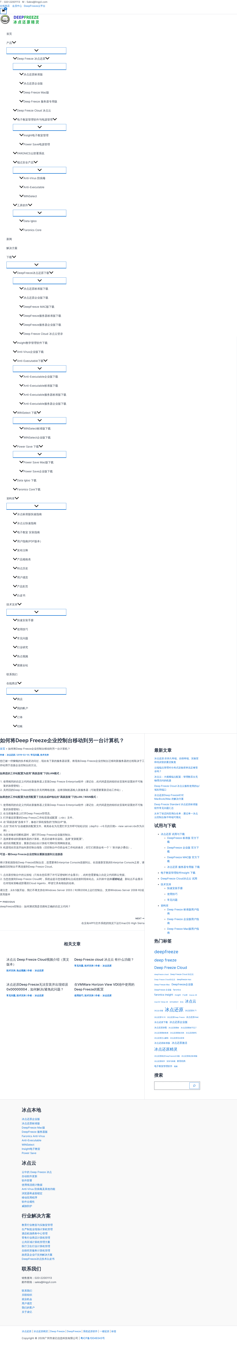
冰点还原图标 (173, 1028)
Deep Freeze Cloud (170, 967)
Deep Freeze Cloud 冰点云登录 (43, 333)
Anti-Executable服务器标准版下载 (45, 394)
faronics (177, 990)
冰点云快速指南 (26, 523)
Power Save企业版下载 (38, 471)
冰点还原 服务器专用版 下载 (183, 866)
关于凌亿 (27, 1311)
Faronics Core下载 (28, 489)
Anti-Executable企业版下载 (41, 376)
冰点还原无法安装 (177, 1038)
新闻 (9, 239)
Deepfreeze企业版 (182, 984)
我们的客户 (28, 1307)
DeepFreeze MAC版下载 (39, 306)
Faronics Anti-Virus (33, 1136)
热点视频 (22, 656)
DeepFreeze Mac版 (33, 1127)
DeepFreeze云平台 (34, 5)
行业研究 (22, 647)
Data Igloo (30, 221)
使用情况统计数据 (32, 1184)
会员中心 (17, 5)
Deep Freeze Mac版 (36, 92)
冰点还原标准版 (33, 74)
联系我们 (11, 674)
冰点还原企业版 (33, 83)
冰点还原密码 (191, 1033)
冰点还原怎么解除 (161, 1038)
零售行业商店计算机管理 (36, 1237)
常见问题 (22, 638)
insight (178, 995)
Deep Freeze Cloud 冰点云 (34, 110)
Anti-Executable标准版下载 (41, 385)
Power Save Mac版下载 (39, 462)
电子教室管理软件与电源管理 (35, 119)
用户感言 (22, 577)
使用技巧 (22, 629)
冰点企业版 (158, 1011)
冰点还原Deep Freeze (176, 1017)
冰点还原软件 (159, 1061)
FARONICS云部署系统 (30, 153)
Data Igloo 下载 (26, 480)
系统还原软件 (90, 1331)
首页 (9, 33)
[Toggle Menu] (36, 50)
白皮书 (21, 595)
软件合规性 (28, 1201)
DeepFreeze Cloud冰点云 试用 (179, 878)
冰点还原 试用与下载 (173, 834)
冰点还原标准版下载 (36, 288)
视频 (176, 1066)
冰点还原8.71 (190, 1010)
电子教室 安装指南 (28, 532)
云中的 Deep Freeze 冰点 (37, 1172)
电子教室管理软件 (163, 1066)
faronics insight (163, 994)
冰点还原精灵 (166, 1049)
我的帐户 (22, 708)
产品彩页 (22, 586)
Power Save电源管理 (37, 144)
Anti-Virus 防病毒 (34, 178)
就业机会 (27, 1299)
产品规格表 (24, 559)
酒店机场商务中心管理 (35, 1233)
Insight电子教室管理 (36, 135)
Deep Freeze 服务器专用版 (40, 101)
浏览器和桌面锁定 (32, 1193)
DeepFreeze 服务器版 (35, 1131)
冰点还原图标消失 (177, 1033)
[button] (14, 42)
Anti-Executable (34, 187)
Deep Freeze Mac (162, 985)
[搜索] (194, 1085)
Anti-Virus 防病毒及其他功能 (38, 1189)
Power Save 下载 (28, 446)
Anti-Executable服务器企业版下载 (45, 403)
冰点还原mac (192, 1017)
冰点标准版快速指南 (29, 514)
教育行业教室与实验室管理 (37, 1224)
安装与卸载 (171, 1061)
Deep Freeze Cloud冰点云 (164, 980)
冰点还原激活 (179, 1042)
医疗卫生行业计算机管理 (36, 1246)
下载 (9, 257)
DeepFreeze (74, 1331)
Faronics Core (32, 230)
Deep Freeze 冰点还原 (31, 58)
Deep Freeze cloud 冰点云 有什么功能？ (104, 959)
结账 (20, 726)
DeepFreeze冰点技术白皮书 (38, 1258)
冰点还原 (174, 1009)
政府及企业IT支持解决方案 (37, 1254)
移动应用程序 (29, 1197)
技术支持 (11, 604)
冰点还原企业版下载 (36, 297)
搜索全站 (22, 665)
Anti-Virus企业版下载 (30, 351)
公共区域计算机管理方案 (36, 1242)
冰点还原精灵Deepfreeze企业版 (167, 1056)
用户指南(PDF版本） (30, 541)
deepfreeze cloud (161, 974)
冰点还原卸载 (160, 1027)
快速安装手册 (25, 620)
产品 (9, 42)
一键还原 (104, 1331)
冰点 (181, 1002)
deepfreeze (166, 951)
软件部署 (27, 1180)
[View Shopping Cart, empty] (3, 11)
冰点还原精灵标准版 (189, 1056)
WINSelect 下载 (27, 412)
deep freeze (165, 960)
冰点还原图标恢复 (161, 1033)
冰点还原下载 (161, 1022)
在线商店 (5, 5)
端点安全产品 (25, 162)
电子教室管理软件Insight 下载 (178, 872)
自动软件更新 (29, 1176)
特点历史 (22, 568)
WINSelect (30, 196)
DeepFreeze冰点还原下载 (33, 273)
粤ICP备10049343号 (92, 1338)
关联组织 (27, 1294)
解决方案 (11, 248)
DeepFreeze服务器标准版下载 (42, 315)
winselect (174, 1002)
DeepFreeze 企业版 (162, 990)
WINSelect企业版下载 (37, 437)
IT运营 (185, 995)
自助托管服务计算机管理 (36, 1250)
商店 (20, 699)
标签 (113, 1331)
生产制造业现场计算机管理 (37, 1229)
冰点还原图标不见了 (189, 1028)
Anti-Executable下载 (30, 360)
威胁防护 (27, 1206)
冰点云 (190, 1001)
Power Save (29, 1153)
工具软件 (22, 205)
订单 (20, 717)
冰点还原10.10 (160, 1017)
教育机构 (181, 1061)
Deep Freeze (57, 1331)
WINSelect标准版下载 (37, 428)
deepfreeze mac (184, 979)
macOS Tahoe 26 (161, 1002)
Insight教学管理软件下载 (32, 342)
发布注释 (22, 550)
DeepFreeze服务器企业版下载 (42, 324)
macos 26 (193, 995)
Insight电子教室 (31, 1148)
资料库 (10, 498)
